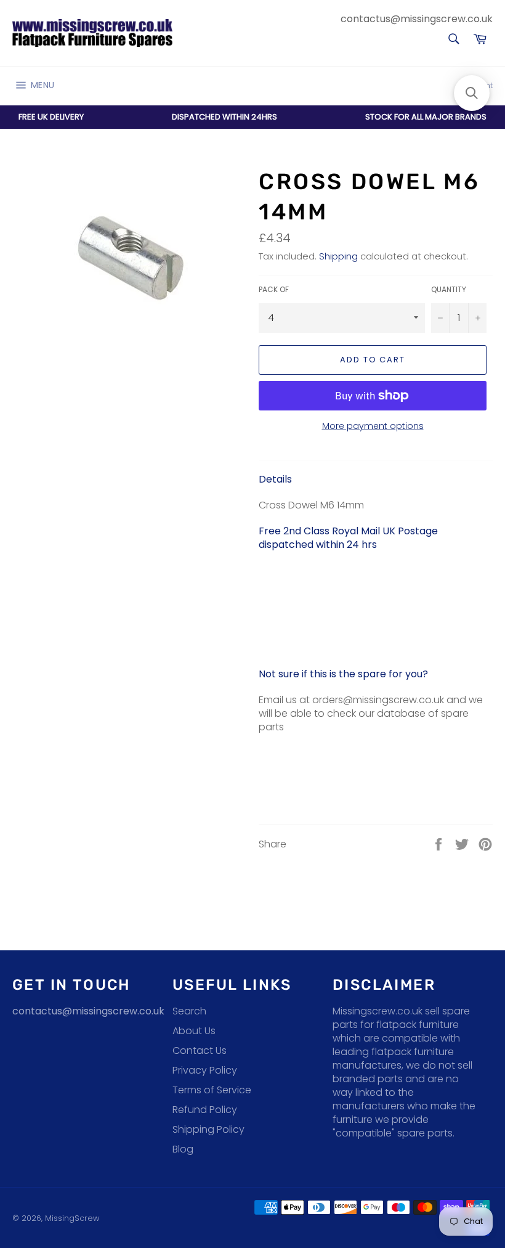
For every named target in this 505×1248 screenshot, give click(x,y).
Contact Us (199, 1050)
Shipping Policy (208, 1129)
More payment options (373, 426)
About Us (194, 1031)
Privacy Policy (204, 1070)
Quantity (448, 290)
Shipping (338, 256)
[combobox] (453, 40)
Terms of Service (211, 1090)
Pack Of (274, 290)
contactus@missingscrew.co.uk (417, 19)
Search (189, 1011)
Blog (182, 1149)
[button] (472, 93)
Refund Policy (204, 1110)
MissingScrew (72, 1218)
